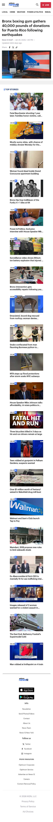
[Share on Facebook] (10, 47)
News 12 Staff (7, 40)
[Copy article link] (17, 47)
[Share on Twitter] (13, 47)
